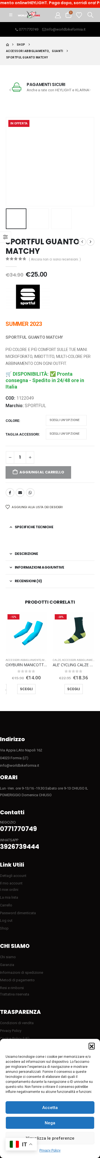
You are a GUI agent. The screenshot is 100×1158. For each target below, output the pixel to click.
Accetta (50, 1107)
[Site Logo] (29, 15)
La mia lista (9, 897)
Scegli (26, 689)
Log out (6, 920)
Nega (50, 1122)
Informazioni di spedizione (21, 972)
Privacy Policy (50, 1150)
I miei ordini (9, 889)
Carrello (6, 905)
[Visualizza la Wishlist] (79, 14)
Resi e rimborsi (12, 988)
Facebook (10, 492)
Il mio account (11, 883)
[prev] (82, 242)
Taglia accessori (22, 434)
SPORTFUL (35, 405)
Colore (12, 421)
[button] (91, 1046)
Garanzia (7, 965)
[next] (90, 242)
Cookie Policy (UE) (14, 1038)
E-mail (20, 492)
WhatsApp (30, 492)
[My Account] (57, 14)
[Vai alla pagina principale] (7, 44)
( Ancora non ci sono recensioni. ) (55, 259)
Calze (57, 660)
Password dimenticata (18, 913)
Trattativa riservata (14, 994)
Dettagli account (13, 876)
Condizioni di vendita (17, 1023)
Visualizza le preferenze (50, 1138)
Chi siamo (8, 957)
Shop (4, 928)
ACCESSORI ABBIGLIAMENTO (23, 660)
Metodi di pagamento (17, 980)
